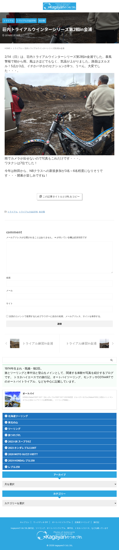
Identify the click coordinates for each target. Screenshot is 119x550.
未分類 (42, 211)
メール (9, 290)
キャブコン (24, 522)
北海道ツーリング (18, 416)
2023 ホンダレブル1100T (22, 448)
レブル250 (14, 467)
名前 (8, 277)
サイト (9, 303)
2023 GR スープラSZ (19, 441)
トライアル (13, 211)
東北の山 (13, 422)
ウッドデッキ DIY (40, 522)
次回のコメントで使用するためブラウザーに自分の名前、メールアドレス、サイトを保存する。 (55, 316)
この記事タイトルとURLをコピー (61, 196)
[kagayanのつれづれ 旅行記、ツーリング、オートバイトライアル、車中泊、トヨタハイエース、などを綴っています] (59, 6)
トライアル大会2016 (28, 211)
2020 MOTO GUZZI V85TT (23, 454)
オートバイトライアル (61, 522)
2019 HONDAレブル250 (21, 460)
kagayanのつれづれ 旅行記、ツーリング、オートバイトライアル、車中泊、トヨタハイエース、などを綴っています (59, 528)
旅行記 (96, 522)
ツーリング (14, 429)
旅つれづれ (14, 435)
